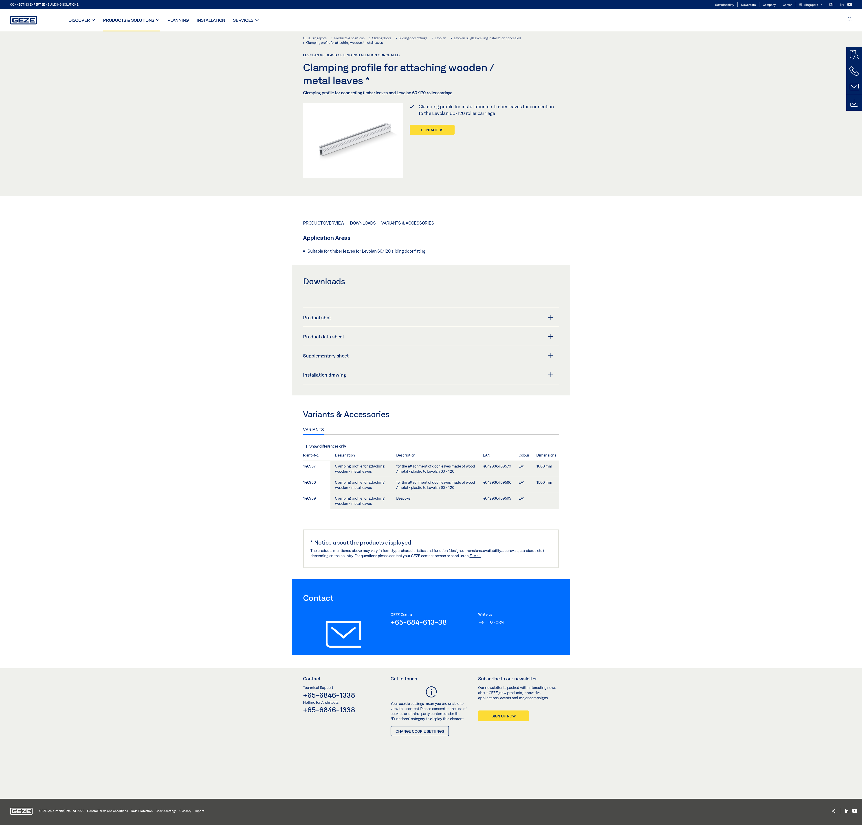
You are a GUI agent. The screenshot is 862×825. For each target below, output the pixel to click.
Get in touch (404, 678)
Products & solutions (128, 20)
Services (243, 20)
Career (787, 5)
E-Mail (475, 556)
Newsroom (748, 5)
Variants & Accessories (407, 223)
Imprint (199, 811)
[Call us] (854, 71)
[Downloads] (854, 103)
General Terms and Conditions (107, 811)
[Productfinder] (854, 55)
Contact (312, 678)
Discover (79, 20)
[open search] (850, 19)
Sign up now (504, 716)
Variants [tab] (313, 429)
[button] (810, 5)
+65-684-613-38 (419, 622)
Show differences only (327, 446)
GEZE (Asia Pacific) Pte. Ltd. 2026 (61, 811)
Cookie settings (166, 811)
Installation (211, 20)
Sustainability (724, 5)
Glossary (185, 811)
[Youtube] (849, 5)
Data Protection (141, 811)
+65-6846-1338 (329, 695)
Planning (178, 20)
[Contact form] (854, 87)
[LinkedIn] (842, 5)
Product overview (323, 223)
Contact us (432, 130)
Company (769, 5)
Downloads (363, 223)
